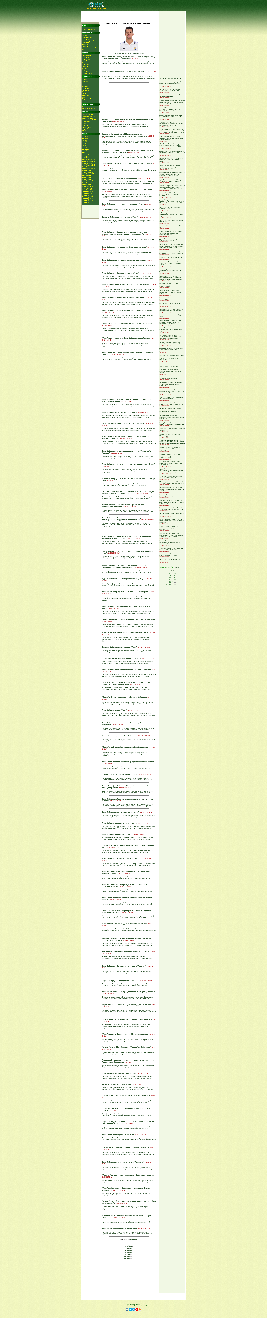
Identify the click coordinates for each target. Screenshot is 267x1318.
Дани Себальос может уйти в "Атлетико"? (120, 412)
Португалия (85, 90)
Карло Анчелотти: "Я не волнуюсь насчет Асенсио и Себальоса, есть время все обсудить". (124, 566)
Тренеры (84, 68)
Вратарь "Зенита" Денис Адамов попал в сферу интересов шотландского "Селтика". (171, 194)
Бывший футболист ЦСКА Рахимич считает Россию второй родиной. (169, 89)
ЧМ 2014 (85, 140)
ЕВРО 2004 (85, 156)
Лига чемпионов (87, 37)
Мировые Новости (87, 118)
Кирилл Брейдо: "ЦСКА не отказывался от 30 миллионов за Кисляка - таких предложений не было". (172, 233)
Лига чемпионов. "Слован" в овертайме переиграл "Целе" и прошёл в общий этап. (172, 403)
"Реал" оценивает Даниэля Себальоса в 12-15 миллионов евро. (128, 619)
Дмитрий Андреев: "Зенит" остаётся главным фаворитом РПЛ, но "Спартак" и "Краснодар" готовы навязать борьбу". (171, 201)
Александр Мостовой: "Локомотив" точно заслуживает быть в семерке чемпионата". (172, 252)
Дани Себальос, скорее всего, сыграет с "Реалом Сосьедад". (127, 310)
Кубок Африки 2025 (88, 170)
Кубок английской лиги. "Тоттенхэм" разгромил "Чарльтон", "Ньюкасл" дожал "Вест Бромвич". (171, 449)
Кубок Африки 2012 (88, 183)
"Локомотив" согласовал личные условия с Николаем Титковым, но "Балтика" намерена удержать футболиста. (172, 174)
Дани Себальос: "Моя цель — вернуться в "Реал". (123, 858)
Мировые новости (168, 366)
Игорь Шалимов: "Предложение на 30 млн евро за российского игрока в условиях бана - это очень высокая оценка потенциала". (171, 357)
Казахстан (85, 95)
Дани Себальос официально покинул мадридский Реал (125, 71)
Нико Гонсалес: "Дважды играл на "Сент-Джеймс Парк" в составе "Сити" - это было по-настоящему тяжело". (171, 502)
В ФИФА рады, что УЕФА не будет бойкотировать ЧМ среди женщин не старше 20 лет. (170, 528)
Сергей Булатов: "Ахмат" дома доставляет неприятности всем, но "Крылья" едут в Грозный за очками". (172, 102)
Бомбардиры (86, 64)
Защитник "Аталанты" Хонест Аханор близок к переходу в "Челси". (170, 495)
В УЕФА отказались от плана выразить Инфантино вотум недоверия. (171, 377)
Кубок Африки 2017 (88, 177)
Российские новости (88, 116)
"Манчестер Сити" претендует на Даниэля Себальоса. (125, 924)
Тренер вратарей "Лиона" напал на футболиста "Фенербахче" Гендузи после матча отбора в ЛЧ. (171, 391)
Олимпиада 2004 (87, 200)
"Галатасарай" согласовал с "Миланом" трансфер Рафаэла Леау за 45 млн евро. (171, 482)
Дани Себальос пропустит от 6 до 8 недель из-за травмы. (126, 284)
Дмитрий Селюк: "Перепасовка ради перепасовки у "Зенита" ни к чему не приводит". (170, 292)
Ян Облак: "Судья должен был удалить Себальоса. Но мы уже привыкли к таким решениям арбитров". (128, 493)
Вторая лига (86, 59)
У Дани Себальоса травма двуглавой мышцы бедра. (124, 579)
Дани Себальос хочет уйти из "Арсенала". (120, 1229)
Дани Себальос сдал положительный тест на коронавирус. (127, 669)
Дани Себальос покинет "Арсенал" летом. (120, 823)
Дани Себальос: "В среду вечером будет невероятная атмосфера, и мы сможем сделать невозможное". (124, 233)
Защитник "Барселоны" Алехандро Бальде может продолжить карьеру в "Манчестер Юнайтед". (170, 456)
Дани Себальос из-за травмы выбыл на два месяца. (124, 260)
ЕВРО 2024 (85, 147)
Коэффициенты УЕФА (89, 120)
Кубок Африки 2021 (88, 174)
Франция (85, 86)
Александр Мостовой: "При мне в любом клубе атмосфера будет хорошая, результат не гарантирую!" (171, 349)
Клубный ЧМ (86, 44)
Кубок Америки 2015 (88, 167)
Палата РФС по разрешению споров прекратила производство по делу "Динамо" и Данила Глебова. (170, 109)
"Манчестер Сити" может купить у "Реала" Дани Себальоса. (127, 1019)
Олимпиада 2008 (87, 199)
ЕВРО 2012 (85, 152)
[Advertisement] (120, 16)
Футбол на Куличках (133, 1304)
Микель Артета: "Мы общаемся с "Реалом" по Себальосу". (127, 1047)
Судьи (84, 70)
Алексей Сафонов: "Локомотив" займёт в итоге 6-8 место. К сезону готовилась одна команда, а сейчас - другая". (172, 152)
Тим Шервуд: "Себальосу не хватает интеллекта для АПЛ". (127, 951)
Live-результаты (87, 28)
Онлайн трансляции (88, 29)
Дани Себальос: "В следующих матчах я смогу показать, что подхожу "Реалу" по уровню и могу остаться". (127, 519)
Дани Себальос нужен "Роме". (115, 710)
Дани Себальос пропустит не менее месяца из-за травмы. (126, 592)
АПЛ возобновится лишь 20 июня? (117, 1084)
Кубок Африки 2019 (88, 175)
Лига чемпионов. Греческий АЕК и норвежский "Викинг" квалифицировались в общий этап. (171, 417)
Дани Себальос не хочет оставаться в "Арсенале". (123, 1162)
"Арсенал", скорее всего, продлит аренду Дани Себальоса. (127, 1005)
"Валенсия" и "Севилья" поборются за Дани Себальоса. (126, 1147)
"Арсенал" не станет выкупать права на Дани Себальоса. (126, 1095)
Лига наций (85, 43)
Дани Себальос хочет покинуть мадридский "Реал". (124, 297)
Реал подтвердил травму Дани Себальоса (120, 178)
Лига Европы (86, 39)
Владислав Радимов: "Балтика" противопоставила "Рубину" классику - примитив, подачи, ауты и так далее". (170, 278)
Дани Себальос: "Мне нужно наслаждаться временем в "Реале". (129, 464)
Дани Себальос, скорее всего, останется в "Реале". (123, 204)
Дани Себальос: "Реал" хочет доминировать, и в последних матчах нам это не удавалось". (127, 537)
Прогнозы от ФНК (87, 114)
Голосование (86, 122)
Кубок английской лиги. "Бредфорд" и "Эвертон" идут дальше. (170, 435)
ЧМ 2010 (85, 142)
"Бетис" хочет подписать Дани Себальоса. (120, 736)
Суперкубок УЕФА (88, 46)
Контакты (85, 130)
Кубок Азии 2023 (87, 186)
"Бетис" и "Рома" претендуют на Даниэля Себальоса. (124, 697)
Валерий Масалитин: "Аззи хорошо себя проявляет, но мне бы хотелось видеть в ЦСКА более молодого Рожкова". (171, 246)
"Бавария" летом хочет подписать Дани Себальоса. (124, 423)
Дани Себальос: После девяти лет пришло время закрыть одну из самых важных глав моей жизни (128, 57)
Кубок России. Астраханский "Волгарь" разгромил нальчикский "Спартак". (170, 180)
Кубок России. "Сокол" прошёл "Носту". (170, 257)
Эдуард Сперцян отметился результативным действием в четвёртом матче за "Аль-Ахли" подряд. (171, 124)
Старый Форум (86, 129)
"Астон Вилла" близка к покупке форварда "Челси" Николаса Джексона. (171, 476)
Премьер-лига (86, 55)
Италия (84, 85)
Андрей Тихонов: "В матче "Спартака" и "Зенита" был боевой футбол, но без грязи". (171, 160)
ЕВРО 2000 (85, 158)
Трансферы (85, 107)
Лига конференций (88, 41)
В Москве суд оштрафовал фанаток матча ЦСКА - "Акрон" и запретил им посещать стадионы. (172, 214)
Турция (84, 92)
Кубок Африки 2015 (88, 179)
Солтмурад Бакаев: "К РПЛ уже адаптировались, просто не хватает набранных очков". (170, 285)
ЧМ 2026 (85, 35)
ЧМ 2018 (85, 138)
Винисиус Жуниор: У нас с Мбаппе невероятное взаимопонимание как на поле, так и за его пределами (125, 135)
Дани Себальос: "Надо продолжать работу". (120, 273)
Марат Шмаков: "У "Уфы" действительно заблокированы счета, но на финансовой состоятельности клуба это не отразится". (172, 131)
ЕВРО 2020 (85, 149)
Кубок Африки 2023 (88, 172)
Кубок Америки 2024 (88, 160)
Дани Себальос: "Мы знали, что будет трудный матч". (124, 247)
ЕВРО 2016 (85, 151)
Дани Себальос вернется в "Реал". (116, 834)
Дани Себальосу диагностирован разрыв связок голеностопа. (128, 762)
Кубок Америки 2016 (88, 165)
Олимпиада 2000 (87, 202)
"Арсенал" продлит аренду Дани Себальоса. (121, 981)
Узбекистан (85, 101)
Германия (85, 81)
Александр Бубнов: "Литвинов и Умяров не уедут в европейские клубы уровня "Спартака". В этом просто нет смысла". (172, 187)
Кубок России (86, 61)
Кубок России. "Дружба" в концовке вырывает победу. (169, 208)
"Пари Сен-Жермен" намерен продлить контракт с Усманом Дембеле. (171, 548)
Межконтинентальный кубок (89, 48)
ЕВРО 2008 (85, 154)
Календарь (85, 63)
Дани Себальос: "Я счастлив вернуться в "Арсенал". (124, 966)
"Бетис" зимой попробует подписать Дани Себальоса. (125, 747)
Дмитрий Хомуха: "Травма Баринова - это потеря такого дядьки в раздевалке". (171, 310)
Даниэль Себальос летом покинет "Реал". (120, 647)
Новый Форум (86, 127)
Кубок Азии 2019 (87, 188)
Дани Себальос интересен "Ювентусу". (118, 1135)
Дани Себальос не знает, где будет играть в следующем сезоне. (128, 992)
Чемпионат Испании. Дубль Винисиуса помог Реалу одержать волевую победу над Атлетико (128, 151)
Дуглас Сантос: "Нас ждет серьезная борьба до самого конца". (170, 239)
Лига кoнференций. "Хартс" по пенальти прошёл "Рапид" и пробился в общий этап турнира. (171, 489)
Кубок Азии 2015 (87, 190)
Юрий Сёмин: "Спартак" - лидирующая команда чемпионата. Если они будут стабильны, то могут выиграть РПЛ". (170, 145)
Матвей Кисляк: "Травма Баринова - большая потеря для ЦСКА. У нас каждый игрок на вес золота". (171, 138)
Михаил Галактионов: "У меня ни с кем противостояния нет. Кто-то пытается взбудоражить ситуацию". (170, 329)
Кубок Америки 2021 (88, 161)
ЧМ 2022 (85, 136)
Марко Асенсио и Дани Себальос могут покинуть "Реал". (126, 632)
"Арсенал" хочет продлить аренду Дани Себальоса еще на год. (128, 1175)
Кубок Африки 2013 (88, 181)
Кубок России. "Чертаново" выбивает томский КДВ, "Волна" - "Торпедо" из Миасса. (170, 263)
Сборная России (87, 73)
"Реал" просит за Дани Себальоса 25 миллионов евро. (125, 1034)
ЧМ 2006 (85, 144)
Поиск (84, 123)
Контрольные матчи (88, 108)
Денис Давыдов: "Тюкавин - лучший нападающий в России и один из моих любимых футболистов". (170, 167)
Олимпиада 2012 (87, 197)
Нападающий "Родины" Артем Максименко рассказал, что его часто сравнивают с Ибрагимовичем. (170, 336)
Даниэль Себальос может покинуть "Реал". (120, 217)
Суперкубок (85, 66)
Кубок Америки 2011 (88, 168)
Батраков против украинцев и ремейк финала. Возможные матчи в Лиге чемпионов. (170, 83)
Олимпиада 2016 (87, 195)
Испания (84, 83)
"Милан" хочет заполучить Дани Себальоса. (120, 775)
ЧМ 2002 (85, 145)
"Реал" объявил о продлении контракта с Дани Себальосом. (127, 323)
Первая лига (86, 57)
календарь (133, 1239)
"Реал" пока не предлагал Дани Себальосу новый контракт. (127, 338)
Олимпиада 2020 (87, 193)
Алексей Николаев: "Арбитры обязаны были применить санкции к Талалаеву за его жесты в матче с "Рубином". (171, 116)
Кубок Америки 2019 (88, 163)
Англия (84, 79)
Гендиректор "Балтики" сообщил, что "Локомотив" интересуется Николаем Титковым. (170, 270)
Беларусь (85, 93)
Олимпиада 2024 (87, 191)
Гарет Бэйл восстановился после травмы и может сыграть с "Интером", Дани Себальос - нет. (127, 683)
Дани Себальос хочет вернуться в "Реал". (120, 1073)
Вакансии (85, 125)
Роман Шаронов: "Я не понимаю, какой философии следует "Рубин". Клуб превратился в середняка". (170, 322)
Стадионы (85, 71)
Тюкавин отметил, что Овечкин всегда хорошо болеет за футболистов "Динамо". (172, 343)
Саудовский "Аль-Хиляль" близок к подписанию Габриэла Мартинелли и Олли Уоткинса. (170, 463)
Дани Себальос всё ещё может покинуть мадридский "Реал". (127, 189)
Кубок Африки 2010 (88, 184)
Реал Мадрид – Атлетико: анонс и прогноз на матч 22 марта (127, 163)
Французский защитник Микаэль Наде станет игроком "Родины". (170, 304)
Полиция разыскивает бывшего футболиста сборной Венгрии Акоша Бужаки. (170, 371)
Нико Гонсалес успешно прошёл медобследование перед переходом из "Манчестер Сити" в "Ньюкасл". (171, 535)
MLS (83, 97)
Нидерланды (86, 88)
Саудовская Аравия (88, 99)
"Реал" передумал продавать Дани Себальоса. (122, 658)
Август (129, 1245)
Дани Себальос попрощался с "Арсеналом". (121, 812)
